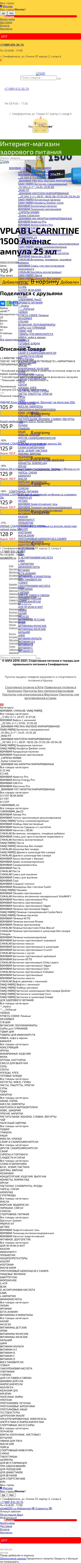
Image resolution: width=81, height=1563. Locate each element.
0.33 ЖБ (23, 283)
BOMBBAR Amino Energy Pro (35, 224)
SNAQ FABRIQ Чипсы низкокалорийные (42, 246)
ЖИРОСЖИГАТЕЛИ (29, 601)
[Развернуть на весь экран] (6, 1549)
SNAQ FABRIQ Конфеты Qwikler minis (40, 202)
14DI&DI (23, 311)
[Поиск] (59, 78)
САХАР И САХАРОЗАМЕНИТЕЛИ (37, 352)
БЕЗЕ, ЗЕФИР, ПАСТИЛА (32, 450)
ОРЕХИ (22, 466)
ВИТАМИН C (25, 647)
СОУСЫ (22, 384)
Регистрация (8, 1514)
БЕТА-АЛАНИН (27, 573)
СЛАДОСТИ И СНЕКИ (30, 355)
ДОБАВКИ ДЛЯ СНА (29, 598)
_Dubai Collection (29, 215)
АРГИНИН (24, 570)
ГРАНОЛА (23, 428)
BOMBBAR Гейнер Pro (31, 240)
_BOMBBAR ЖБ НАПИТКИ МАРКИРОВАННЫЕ (45, 218)
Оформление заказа (13, 1558)
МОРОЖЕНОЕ (26, 547)
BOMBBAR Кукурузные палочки (37, 205)
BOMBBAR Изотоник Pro (33, 230)
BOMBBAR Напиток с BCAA (34, 256)
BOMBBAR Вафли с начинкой (36, 174)
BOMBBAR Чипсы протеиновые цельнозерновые (48, 243)
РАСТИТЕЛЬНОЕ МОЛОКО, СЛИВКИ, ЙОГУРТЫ (46, 418)
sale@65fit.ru (8, 1508)
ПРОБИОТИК (25, 522)
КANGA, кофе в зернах (32, 337)
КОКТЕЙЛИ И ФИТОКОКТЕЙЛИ (37, 409)
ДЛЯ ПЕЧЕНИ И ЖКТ (30, 606)
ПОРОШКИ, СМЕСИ (29, 485)
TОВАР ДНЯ (25, 330)
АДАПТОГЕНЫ (26, 544)
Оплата (4, 25)
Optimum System (29, 494)
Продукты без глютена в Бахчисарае (48, 690)
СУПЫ (21, 396)
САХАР (22, 440)
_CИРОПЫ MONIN (28, 212)
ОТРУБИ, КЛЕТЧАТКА (31, 374)
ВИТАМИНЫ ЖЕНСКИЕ (32, 628)
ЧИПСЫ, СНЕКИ (27, 472)
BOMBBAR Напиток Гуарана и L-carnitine (43, 253)
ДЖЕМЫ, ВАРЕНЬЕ (29, 453)
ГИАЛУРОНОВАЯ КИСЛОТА (34, 585)
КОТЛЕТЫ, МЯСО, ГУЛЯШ (33, 390)
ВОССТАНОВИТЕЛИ (29, 579)
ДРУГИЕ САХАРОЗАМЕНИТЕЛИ (37, 437)
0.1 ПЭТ (22, 293)
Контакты (6, 28)
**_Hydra (23, 305)
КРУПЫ (22, 365)
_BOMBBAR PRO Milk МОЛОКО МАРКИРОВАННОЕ (48, 180)
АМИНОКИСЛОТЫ (29, 566)
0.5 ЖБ (22, 286)
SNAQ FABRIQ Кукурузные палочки (39, 199)
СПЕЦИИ (23, 321)
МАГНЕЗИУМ (26, 535)
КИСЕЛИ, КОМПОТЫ (30, 406)
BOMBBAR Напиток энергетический (40, 510)
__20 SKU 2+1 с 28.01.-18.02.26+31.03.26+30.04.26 (49, 196)
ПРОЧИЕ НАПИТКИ (29, 415)
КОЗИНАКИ (25, 456)
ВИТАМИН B (25, 644)
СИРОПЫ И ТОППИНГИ (32, 444)
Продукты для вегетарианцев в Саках (52, 696)
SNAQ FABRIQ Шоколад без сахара (39, 278)
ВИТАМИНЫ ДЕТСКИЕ (31, 619)
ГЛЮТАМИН (25, 588)
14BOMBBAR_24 (27, 237)
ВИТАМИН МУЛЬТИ (30, 638)
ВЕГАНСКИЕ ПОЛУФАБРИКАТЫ (36, 324)
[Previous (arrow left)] (2, 1553)
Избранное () (26, 1508)
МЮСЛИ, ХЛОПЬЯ (29, 434)
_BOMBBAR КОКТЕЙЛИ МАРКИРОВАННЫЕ (43, 193)
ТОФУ (21, 400)
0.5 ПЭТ (22, 296)
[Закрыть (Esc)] (2, 1549)
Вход (20, 1514)
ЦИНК (21, 635)
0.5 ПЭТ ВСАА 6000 (29, 289)
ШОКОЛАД (24, 475)
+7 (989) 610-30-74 (12, 44)
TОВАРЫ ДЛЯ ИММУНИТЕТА (35, 333)
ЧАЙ (20, 422)
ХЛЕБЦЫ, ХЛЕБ (27, 387)
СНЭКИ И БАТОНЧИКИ (31, 447)
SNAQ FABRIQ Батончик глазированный (42, 183)
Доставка (6, 22)
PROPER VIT (25, 497)
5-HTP (21, 551)
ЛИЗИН (22, 610)
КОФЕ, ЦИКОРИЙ (28, 412)
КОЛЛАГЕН (24, 604)
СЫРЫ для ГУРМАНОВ (31, 327)
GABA (21, 560)
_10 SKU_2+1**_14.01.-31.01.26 (36, 186)
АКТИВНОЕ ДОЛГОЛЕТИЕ (33, 513)
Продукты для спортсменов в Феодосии (30, 694)
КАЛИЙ (22, 613)
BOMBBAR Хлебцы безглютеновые (39, 249)
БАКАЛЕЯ (23, 340)
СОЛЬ (21, 381)
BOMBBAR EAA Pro (29, 227)
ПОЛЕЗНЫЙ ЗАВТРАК (31, 349)
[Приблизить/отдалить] (10, 1549)
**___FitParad (26, 308)
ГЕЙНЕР (23, 582)
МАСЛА (22, 478)
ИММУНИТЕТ (26, 519)
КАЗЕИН (23, 516)
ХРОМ (21, 622)
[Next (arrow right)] (6, 1553)
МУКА (21, 371)
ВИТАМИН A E (26, 641)
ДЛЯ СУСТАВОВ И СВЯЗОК (34, 595)
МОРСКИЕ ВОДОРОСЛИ (32, 481)
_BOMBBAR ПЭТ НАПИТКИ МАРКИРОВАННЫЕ (45, 234)
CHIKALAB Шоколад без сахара (37, 281)
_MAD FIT (23, 190)
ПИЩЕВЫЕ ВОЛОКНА (31, 541)
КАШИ (21, 431)
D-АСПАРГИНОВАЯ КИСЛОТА (35, 557)
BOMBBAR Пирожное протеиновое (39, 208)
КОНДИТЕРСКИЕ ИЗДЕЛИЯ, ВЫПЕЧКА (41, 459)
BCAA (21, 554)
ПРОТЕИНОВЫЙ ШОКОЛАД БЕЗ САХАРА (42, 538)
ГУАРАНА (23, 592)
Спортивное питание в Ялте (24, 687)
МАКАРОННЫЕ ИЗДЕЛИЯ (33, 368)
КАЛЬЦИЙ (24, 632)
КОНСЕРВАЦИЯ (27, 362)
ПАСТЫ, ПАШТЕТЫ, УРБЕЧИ (35, 393)
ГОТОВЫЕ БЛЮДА (29, 343)
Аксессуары (7, 18)
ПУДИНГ (23, 425)
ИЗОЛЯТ (23, 529)
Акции (9, 16)
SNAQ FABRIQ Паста (30, 275)
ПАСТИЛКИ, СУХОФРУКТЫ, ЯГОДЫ (39, 469)
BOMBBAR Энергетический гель (37, 503)
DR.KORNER (25, 318)
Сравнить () (44, 1508)
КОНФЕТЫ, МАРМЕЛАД (32, 462)
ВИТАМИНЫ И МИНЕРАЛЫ (34, 576)
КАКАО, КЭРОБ (27, 403)
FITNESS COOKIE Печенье (33, 315)
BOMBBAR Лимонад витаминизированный (45, 507)
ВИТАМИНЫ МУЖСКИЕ (32, 625)
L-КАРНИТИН (26, 563)
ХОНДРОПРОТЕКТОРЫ (31, 525)
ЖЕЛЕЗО (23, 616)
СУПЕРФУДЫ (26, 359)
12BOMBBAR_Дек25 (29, 299)
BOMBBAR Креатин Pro (32, 221)
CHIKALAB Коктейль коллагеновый (39, 271)
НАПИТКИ (24, 346)
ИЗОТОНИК (25, 532)
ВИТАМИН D (25, 650)
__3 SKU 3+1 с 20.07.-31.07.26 (35, 171)
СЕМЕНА (23, 488)
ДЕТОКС (23, 500)
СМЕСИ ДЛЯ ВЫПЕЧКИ (32, 378)
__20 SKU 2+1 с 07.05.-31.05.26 (36, 177)
